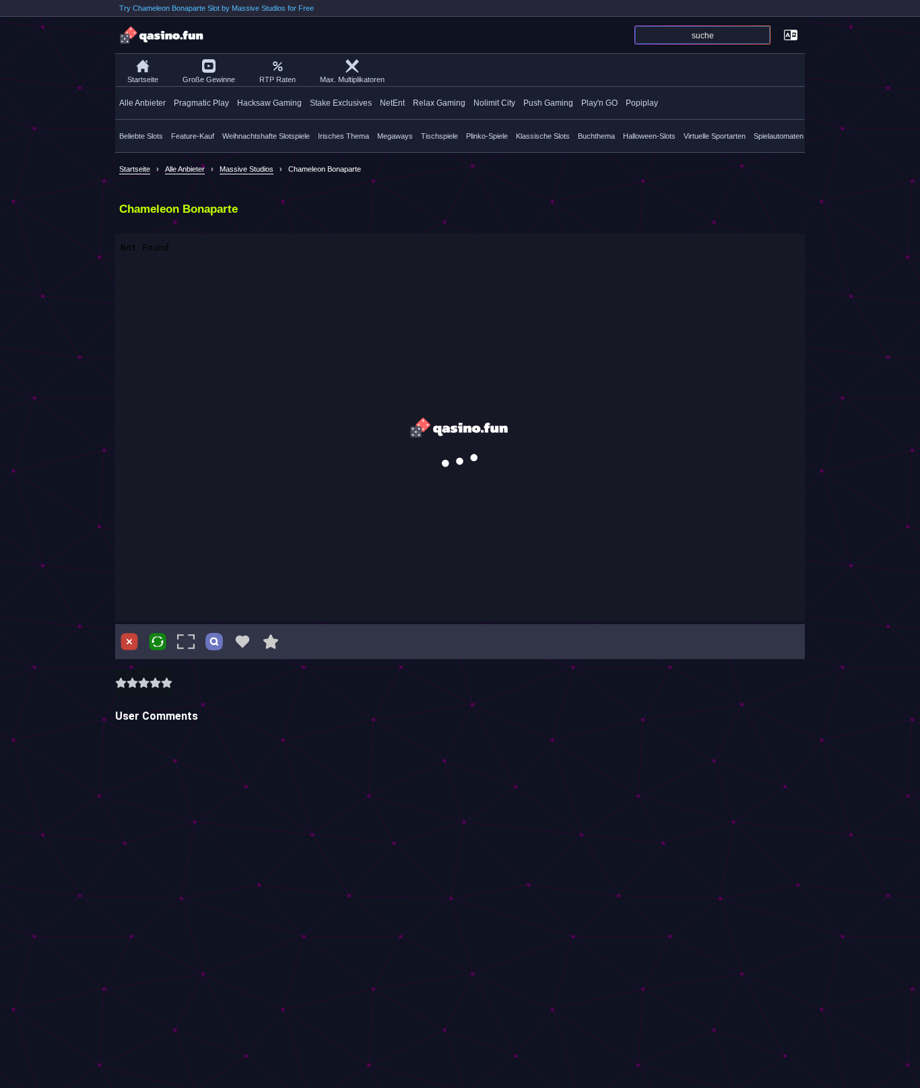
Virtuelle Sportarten (715, 136)
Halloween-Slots (649, 136)
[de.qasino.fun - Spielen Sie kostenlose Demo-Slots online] (162, 35)
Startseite (142, 79)
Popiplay (642, 103)
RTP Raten (277, 79)
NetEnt (392, 103)
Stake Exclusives (341, 103)
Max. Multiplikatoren (352, 79)
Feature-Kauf (192, 136)
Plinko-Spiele (487, 136)
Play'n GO (599, 103)
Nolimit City (494, 103)
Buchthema (596, 136)
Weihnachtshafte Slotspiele (266, 136)
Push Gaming (548, 103)
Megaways (395, 136)
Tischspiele (439, 136)
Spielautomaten (778, 136)
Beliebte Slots (141, 136)
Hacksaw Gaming (269, 103)
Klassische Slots (543, 136)
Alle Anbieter (142, 103)
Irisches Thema (343, 136)
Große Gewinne (209, 79)
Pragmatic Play (201, 103)
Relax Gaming (439, 103)
